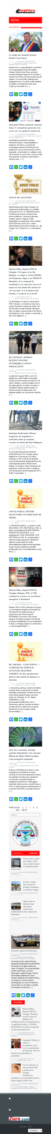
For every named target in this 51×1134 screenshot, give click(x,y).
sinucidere (31, 958)
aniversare (19, 63)
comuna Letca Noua (22, 685)
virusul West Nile (30, 1088)
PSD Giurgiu (34, 298)
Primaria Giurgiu (17, 1088)
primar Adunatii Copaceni (18, 64)
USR (29, 1060)
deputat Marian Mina (22, 298)
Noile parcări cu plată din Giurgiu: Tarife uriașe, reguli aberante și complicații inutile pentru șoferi (25, 864)
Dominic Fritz (22, 1060)
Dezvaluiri (12, 371)
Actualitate (20, 61)
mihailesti (23, 958)
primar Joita (18, 137)
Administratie (30, 61)
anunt (17, 523)
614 (17, 810)
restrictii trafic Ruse (17, 449)
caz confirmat (22, 1087)
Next (24, 810)
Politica (29, 297)
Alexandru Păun (20, 136)
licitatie (14, 204)
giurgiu (17, 447)
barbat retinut (20, 373)
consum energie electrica (29, 765)
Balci (16, 765)
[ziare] (11, 1110)
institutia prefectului (29, 447)
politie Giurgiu (31, 373)
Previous (14, 807)
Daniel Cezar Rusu (30, 63)
